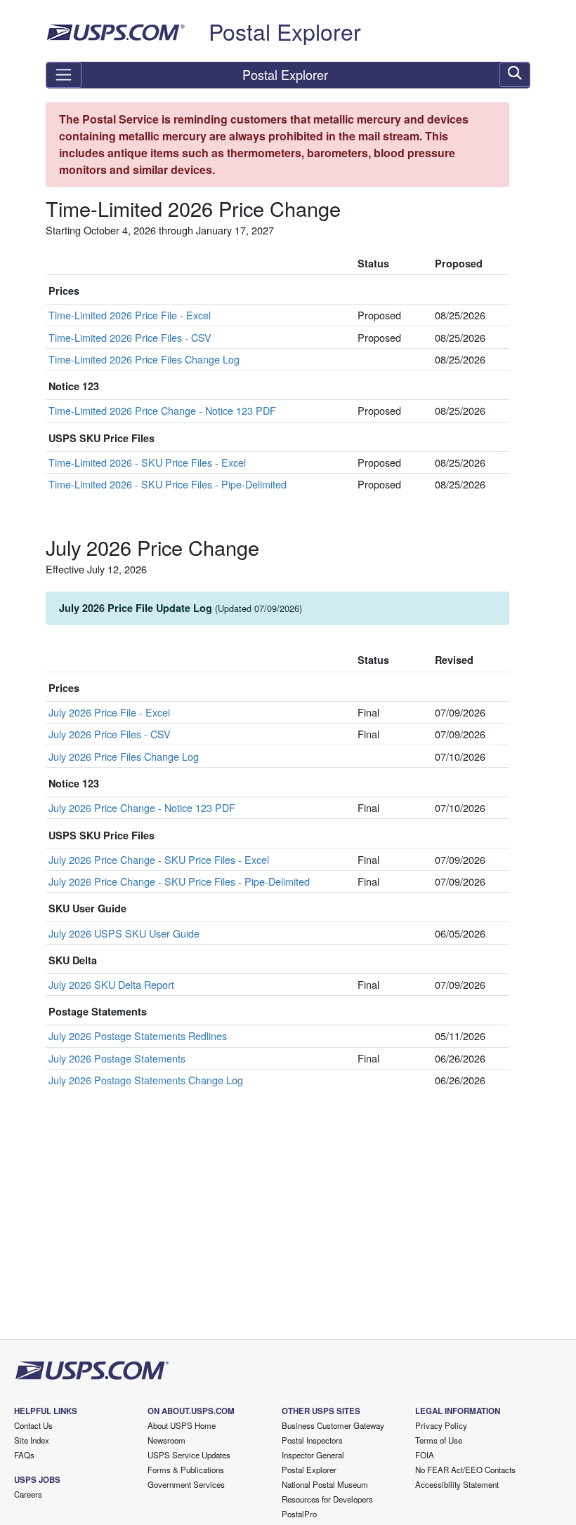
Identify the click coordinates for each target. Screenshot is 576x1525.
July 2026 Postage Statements (116, 1058)
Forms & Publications (186, 1469)
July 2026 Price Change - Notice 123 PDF (141, 807)
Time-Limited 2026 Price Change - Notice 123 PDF (162, 410)
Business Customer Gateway (333, 1425)
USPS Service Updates (189, 1454)
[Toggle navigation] (63, 75)
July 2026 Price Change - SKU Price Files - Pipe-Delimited (179, 881)
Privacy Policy (441, 1425)
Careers (28, 1494)
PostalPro (299, 1513)
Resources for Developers (327, 1499)
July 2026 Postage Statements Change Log (145, 1079)
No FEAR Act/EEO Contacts (465, 1469)
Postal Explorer (285, 31)
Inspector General (313, 1454)
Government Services (186, 1484)
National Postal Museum (325, 1484)
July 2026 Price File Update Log (180, 608)
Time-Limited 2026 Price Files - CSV (129, 337)
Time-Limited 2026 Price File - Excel (129, 314)
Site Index (31, 1440)
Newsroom (166, 1440)
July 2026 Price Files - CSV (109, 733)
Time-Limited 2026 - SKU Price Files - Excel (147, 462)
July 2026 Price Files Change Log (123, 756)
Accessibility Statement (457, 1484)
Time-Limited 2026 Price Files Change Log (144, 359)
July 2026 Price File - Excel (109, 712)
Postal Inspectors (312, 1440)
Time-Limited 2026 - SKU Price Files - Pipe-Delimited (167, 484)
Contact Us (33, 1425)
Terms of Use (438, 1440)
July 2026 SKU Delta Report (111, 984)
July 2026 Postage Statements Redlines (137, 1035)
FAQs (24, 1454)
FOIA (424, 1454)
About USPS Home (182, 1425)
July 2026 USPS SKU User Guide (123, 933)
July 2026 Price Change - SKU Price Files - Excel (158, 859)
